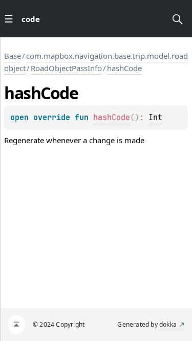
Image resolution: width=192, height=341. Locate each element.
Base (12, 56)
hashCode (124, 68)
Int (155, 117)
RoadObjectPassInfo (66, 68)
